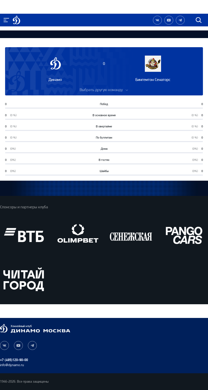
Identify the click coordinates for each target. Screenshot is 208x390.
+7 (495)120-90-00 (14, 360)
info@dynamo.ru (12, 365)
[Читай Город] (23, 279)
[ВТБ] (23, 235)
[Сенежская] (130, 235)
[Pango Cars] (184, 235)
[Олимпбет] (77, 235)
